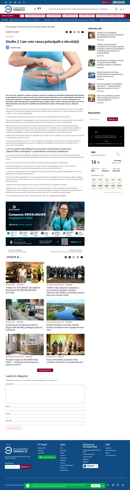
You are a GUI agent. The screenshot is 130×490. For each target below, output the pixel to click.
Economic (68, 9)
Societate (54, 9)
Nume (8, 406)
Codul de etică (87, 457)
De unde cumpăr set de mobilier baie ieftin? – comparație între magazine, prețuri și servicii (22, 362)
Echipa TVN (41, 448)
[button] (67, 32)
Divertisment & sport (87, 9)
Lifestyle (74, 9)
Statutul (85, 462)
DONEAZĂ (96, 485)
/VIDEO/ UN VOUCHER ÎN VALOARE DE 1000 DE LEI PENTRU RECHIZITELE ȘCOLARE (23, 290)
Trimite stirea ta (110, 455)
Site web (9, 420)
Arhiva (107, 453)
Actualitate (50, 284)
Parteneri (41, 450)
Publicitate (41, 453)
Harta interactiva (110, 450)
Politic (59, 9)
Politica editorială (88, 454)
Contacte (108, 448)
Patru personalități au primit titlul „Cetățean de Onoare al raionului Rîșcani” (108, 98)
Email (8, 413)
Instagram (62, 196)
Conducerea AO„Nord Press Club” (92, 451)
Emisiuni (96, 9)
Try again (106, 141)
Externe (63, 9)
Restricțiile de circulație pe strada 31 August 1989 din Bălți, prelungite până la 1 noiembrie (48, 20)
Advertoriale (104, 9)
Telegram (53, 196)
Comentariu (10, 384)
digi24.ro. (9, 106)
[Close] (103, 486)
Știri (50, 9)
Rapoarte (86, 459)
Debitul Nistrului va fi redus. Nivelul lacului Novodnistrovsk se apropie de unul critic (103, 20)
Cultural (80, 9)
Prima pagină (11, 27)
